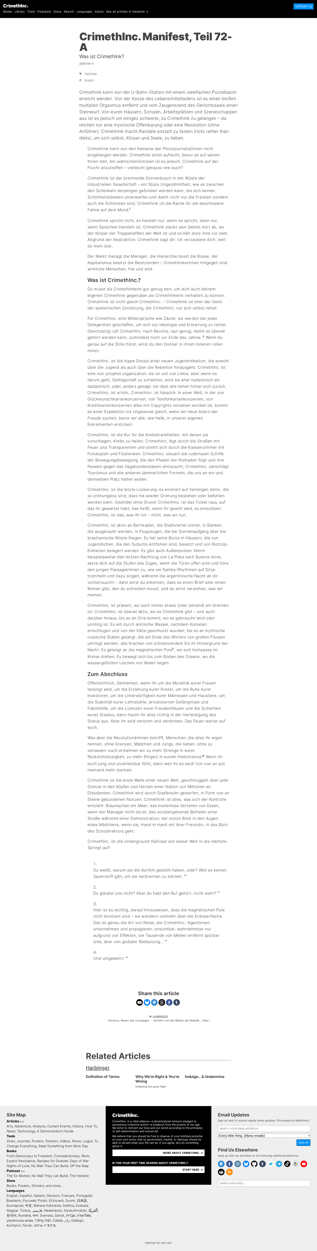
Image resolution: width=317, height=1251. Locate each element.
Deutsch (53, 1196)
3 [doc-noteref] (173, 648)
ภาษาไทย (84, 1215)
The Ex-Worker (18, 1176)
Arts (10, 1126)
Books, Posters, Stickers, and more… (35, 1186)
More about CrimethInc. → (183, 1152)
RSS (22, 1121)
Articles (13, 1121)
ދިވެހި (67, 1220)
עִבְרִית (70, 1215)
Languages (84, 11)
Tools (31, 11)
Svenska (46, 1215)
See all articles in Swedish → (127, 11)
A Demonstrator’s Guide (55, 1131)
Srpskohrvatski (75, 1210)
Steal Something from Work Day (63, 1146)
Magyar (12, 1210)
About (99, 11)
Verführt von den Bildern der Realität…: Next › (182, 1020)
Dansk (59, 1215)
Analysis (39, 1126)
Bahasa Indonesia (47, 1206)
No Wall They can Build (50, 1176)
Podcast (13, 1171)
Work (85, 1156)
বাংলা (35, 1215)
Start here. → (192, 1169)
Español (26, 1196)
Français (67, 1196)
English (89, 80)
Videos (65, 1141)
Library (20, 11)
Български (15, 1206)
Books (7, 11)
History (77, 1126)
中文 (28, 1206)
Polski (42, 1201)
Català (57, 1220)
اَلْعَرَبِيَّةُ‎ (93, 1210)
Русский (29, 1201)
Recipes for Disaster (52, 1161)
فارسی (37, 1210)
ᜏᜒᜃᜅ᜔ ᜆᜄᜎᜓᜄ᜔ (45, 1225)
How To (91, 1126)
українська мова (20, 1220)
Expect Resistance (21, 1161)
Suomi (70, 1201)
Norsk (27, 1225)
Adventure (23, 1126)
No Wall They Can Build (49, 1166)
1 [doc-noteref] (129, 208)
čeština (68, 1206)
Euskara (82, 1206)
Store (57, 11)
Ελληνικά (56, 1201)
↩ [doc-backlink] (185, 875)
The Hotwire (79, 1176)
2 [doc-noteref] (203, 336)
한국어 (12, 1215)
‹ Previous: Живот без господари (127, 1020)
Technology (26, 1131)
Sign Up (303, 1142)
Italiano (39, 1196)
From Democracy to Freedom (29, 1156)
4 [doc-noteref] (203, 755)
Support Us (303, 6)
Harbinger (91, 73)
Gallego (77, 1220)
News (11, 1131)
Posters (38, 1141)
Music (76, 1141)
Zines (11, 1141)
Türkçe (25, 1210)
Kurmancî (14, 1225)
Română (24, 1215)
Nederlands (53, 1210)
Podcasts (44, 11)
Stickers (51, 1141)
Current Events (59, 1126)
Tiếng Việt (43, 1220)
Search (69, 11)
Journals (23, 1141)
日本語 (82, 1201)
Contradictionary (67, 1156)
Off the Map (79, 1166)
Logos (88, 1141)
